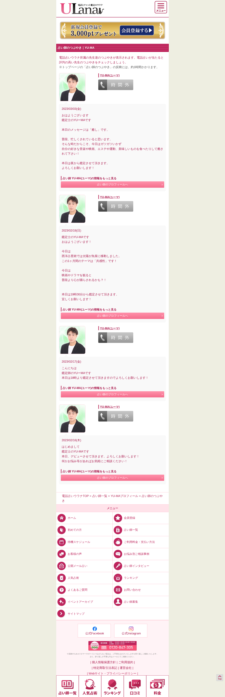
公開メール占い (77, 565)
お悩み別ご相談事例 (136, 553)
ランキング (131, 577)
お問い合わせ (132, 589)
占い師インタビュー (136, 565)
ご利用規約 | (126, 662)
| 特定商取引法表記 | (105, 668)
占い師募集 (131, 601)
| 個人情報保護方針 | (103, 662)
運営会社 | (126, 668)
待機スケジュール (79, 541)
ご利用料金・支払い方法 (139, 541)
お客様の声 (75, 553)
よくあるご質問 (77, 589)
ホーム (72, 517)
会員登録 (129, 517)
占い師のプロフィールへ (112, 184)
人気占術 (73, 577)
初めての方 (75, 529)
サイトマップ (76, 613)
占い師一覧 (131, 529)
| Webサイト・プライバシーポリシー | (112, 673)
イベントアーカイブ (80, 601)
